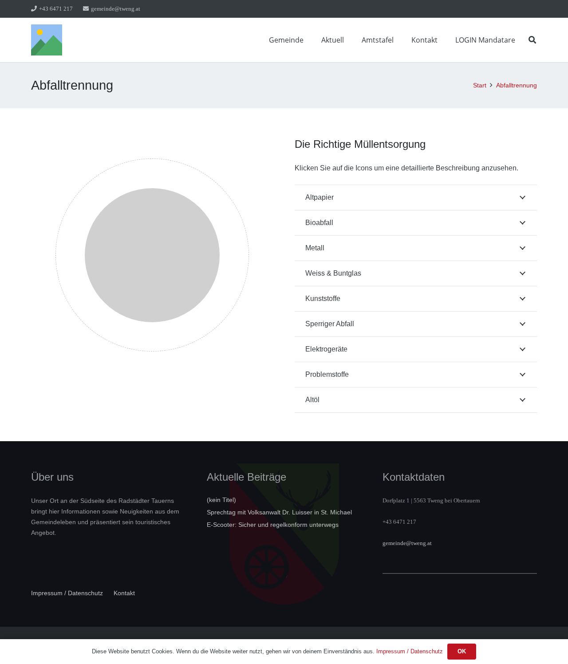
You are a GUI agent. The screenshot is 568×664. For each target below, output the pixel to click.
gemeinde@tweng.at (407, 543)
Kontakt (124, 593)
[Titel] (46, 39)
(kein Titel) (221, 499)
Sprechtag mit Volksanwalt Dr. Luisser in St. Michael (279, 512)
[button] (310, 40)
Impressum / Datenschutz (67, 593)
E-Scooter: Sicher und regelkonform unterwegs (273, 524)
